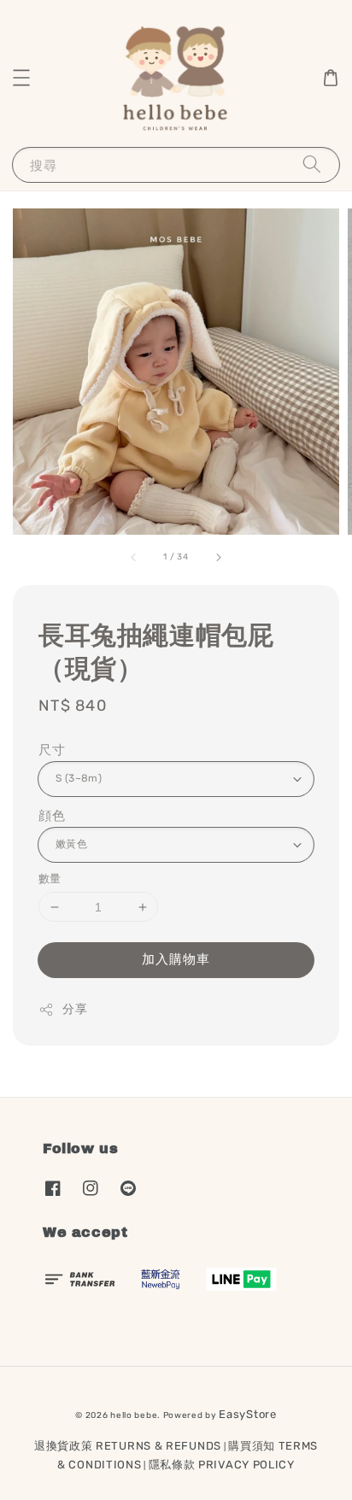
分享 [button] (74, 1009)
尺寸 (51, 750)
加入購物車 (176, 959)
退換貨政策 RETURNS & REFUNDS (127, 1445)
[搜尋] (312, 164)
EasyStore (247, 1414)
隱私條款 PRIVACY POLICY (222, 1464)
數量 (50, 878)
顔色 (51, 815)
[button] (21, 78)
